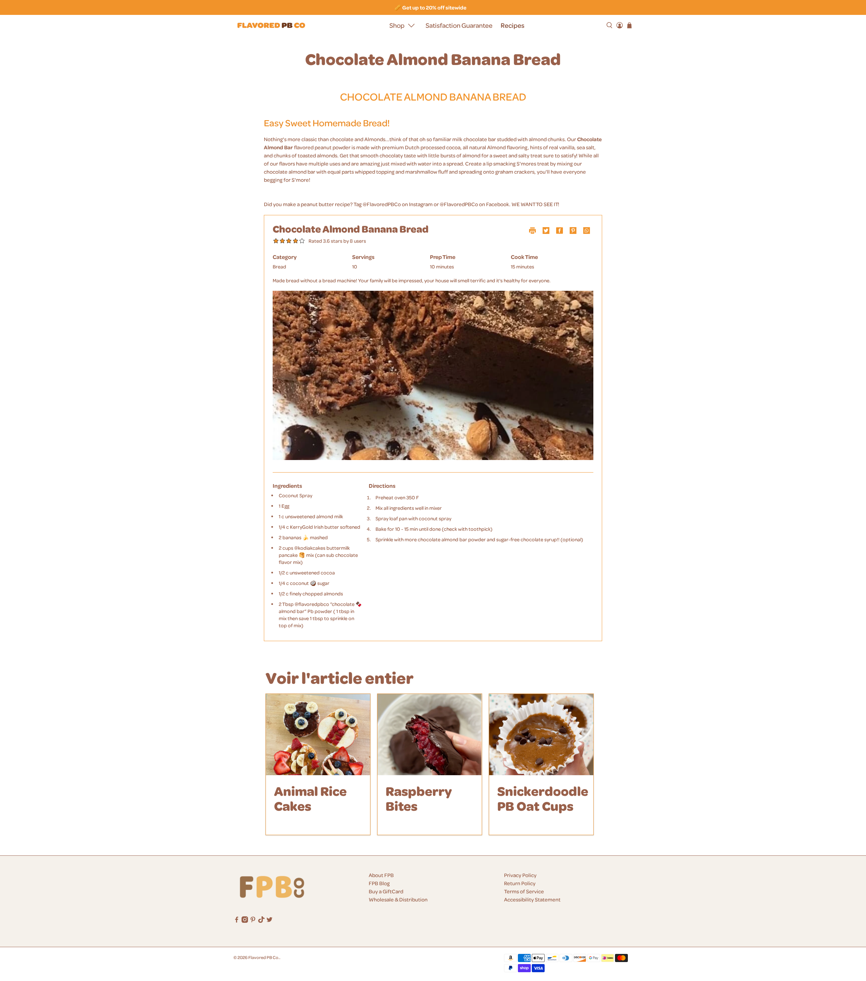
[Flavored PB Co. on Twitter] (269, 920)
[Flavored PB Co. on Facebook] (236, 920)
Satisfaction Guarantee (459, 25)
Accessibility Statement (532, 899)
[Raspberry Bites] (430, 734)
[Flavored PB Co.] (271, 25)
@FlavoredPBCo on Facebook (474, 204)
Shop (397, 25)
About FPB (381, 875)
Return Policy (519, 883)
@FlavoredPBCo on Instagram (398, 204)
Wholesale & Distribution (398, 899)
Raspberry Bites (419, 798)
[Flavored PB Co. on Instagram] (245, 920)
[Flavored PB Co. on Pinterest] (253, 920)
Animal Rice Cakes (310, 798)
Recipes (512, 25)
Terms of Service (524, 891)
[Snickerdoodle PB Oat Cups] (541, 734)
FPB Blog (379, 883)
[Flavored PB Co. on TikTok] (261, 920)
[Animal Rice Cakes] (318, 734)
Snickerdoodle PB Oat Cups (542, 798)
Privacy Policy (520, 875)
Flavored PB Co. (263, 957)
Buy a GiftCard (386, 891)
